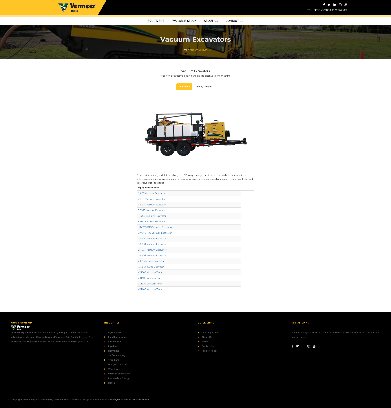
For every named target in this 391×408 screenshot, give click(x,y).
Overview (184, 86)
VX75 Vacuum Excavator (151, 266)
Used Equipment (211, 332)
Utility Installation (118, 364)
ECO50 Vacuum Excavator (152, 216)
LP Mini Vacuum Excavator (152, 238)
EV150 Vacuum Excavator (151, 221)
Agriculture (114, 332)
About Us (211, 21)
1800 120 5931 (339, 10)
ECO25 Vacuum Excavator (152, 210)
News (205, 341)
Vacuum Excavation (119, 373)
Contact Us (234, 21)
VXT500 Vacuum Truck (150, 283)
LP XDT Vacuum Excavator (152, 255)
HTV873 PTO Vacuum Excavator (155, 227)
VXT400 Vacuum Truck (150, 278)
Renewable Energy (118, 378)
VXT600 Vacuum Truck (150, 289)
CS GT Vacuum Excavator (151, 193)
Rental (111, 382)
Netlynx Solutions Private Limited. (130, 399)
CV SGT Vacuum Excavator (152, 204)
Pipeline (112, 346)
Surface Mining (116, 355)
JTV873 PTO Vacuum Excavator (155, 233)
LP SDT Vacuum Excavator (152, 244)
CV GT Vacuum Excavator (151, 199)
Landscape (114, 341)
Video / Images (204, 86)
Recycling (113, 350)
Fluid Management (118, 337)
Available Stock (184, 21)
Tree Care (113, 360)
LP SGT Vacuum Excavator (152, 249)
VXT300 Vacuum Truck (150, 272)
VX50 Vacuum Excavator (151, 261)
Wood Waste (115, 369)
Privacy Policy (209, 350)
